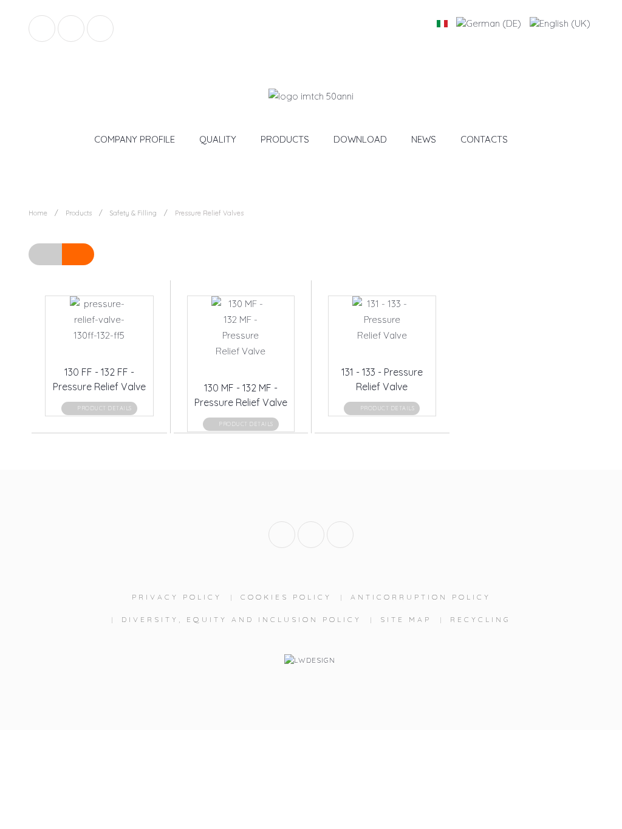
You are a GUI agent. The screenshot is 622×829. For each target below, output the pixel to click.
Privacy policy (177, 596)
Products (285, 139)
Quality (217, 139)
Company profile (134, 139)
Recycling (480, 619)
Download (360, 139)
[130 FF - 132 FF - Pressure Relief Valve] (99, 319)
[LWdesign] (309, 659)
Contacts (484, 139)
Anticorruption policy (420, 596)
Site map (405, 619)
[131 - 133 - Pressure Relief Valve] (381, 319)
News (423, 139)
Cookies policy (286, 596)
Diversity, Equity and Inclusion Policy (241, 619)
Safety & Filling (133, 213)
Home (38, 213)
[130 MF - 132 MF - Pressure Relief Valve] (240, 327)
